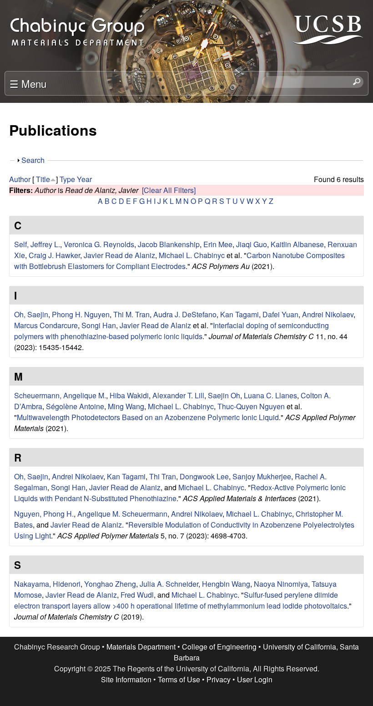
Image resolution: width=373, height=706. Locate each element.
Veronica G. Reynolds (99, 244)
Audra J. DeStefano (185, 314)
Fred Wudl (137, 594)
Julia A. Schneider (169, 584)
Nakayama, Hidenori (47, 584)
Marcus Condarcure (46, 325)
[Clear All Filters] (169, 190)
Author (19, 179)
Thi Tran (162, 476)
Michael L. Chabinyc (192, 255)
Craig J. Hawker (54, 255)
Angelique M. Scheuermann (122, 513)
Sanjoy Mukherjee (261, 476)
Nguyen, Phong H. (44, 513)
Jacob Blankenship (169, 244)
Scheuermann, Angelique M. (60, 395)
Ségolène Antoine (75, 406)
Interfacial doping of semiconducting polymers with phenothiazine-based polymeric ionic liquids (171, 330)
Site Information (126, 679)
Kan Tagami (239, 314)
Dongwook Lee (204, 476)
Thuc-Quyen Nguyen (251, 406)
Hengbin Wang (226, 584)
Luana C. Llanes (270, 395)
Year (84, 179)
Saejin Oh (224, 395)
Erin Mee (217, 244)
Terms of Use (179, 679)
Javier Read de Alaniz (119, 255)
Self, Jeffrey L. (37, 244)
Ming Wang (126, 406)
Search (33, 160)
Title (43, 179)
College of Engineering (219, 646)
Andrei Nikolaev (327, 314)
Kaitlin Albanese (297, 244)
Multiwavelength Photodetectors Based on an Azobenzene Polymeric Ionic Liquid (148, 417)
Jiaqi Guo (251, 244)
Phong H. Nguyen (81, 314)
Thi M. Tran (131, 314)
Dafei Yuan (280, 314)
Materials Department (141, 646)
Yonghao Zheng (110, 584)
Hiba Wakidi (129, 395)
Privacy (219, 679)
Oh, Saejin (31, 314)
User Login (254, 679)
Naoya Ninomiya (281, 584)
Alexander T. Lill (178, 395)
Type (67, 179)
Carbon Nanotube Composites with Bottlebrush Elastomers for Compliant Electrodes (179, 260)
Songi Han (98, 325)
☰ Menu (28, 83)
